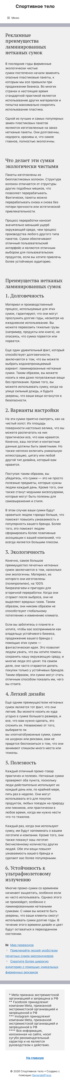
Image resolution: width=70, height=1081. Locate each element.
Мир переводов (22, 945)
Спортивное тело (35, 6)
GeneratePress (41, 1075)
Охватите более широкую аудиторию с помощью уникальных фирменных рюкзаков (31, 967)
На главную (35, 1058)
